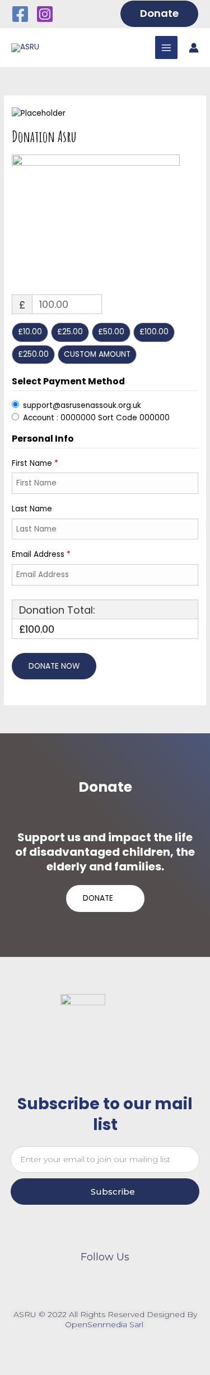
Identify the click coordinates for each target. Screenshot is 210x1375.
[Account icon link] (194, 48)
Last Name (33, 508)
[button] (159, 13)
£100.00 (154, 331)
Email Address (41, 554)
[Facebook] (20, 14)
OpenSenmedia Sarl (105, 1324)
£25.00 (70, 331)
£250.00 (33, 354)
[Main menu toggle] (166, 47)
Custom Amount (97, 354)
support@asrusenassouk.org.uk (82, 405)
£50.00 (111, 331)
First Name (35, 463)
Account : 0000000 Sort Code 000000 (96, 417)
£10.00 (30, 331)
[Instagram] (45, 14)
